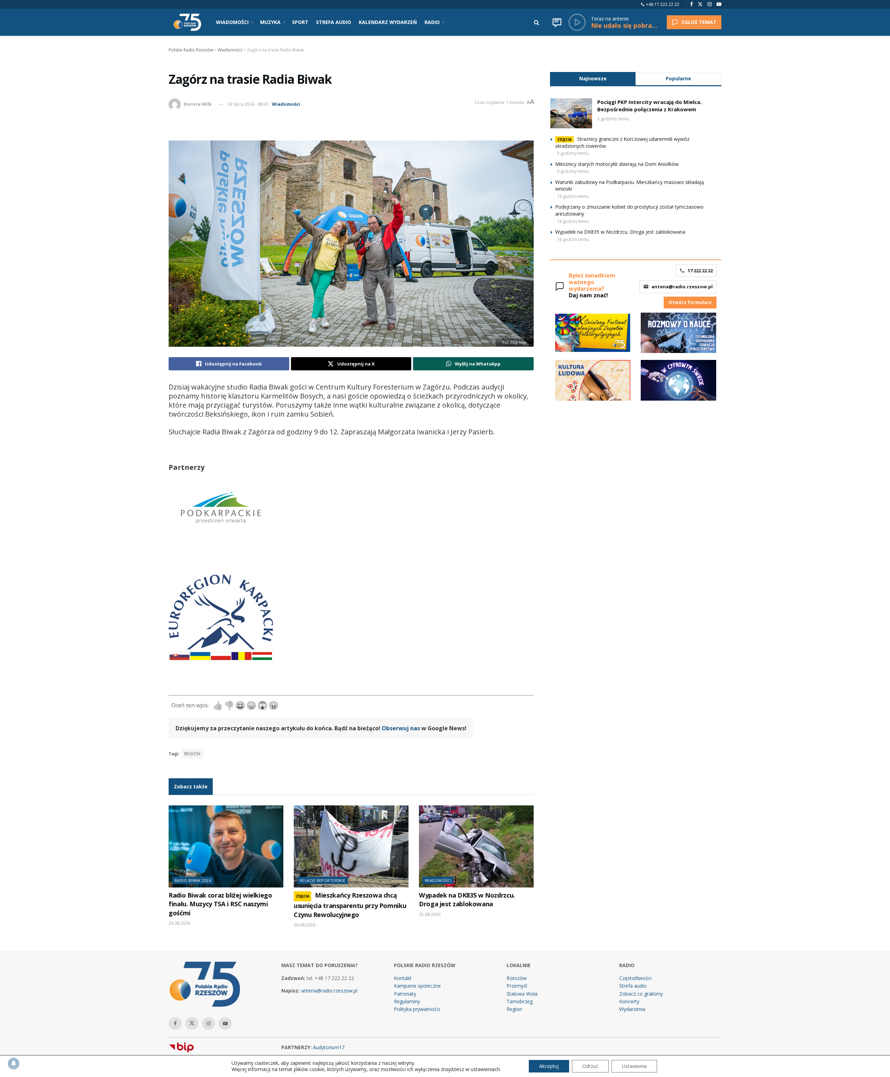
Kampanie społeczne (417, 985)
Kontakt (403, 978)
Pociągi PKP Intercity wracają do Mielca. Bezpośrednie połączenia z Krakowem (649, 105)
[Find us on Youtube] (719, 4)
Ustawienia (634, 1066)
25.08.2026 (429, 914)
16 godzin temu (573, 239)
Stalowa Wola (522, 993)
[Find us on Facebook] (691, 4)
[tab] (593, 78)
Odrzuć (590, 1066)
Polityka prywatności (417, 1009)
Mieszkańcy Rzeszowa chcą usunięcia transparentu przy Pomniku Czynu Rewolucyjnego (350, 905)
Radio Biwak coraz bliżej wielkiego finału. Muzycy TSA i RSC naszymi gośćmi (220, 904)
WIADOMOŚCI (232, 22)
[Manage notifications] (13, 1063)
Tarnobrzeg (520, 1001)
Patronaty (405, 993)
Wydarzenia (632, 1009)
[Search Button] (536, 22)
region (192, 754)
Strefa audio (633, 985)
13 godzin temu (573, 196)
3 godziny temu (573, 153)
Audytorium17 (329, 1047)
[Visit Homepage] (187, 22)
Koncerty (629, 1001)
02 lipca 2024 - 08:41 (248, 104)
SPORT (300, 22)
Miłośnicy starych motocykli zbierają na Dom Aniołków (617, 164)
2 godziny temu (613, 118)
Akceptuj (549, 1066)
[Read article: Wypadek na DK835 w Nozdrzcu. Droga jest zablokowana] (476, 846)
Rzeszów (517, 978)
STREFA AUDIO (333, 22)
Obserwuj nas (401, 728)
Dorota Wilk (198, 104)
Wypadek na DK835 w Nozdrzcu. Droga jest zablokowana (467, 899)
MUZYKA (270, 22)
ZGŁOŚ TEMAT (699, 22)
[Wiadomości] (557, 22)
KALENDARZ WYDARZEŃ (388, 22)
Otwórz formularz (690, 302)
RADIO (432, 22)
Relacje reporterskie (323, 880)
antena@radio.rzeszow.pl (682, 286)
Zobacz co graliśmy (641, 993)
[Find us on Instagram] (709, 4)
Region (514, 1009)
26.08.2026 (179, 923)
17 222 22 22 (700, 270)
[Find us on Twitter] (700, 4)
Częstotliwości (635, 978)
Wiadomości (286, 104)
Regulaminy (407, 1001)
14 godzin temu (573, 221)
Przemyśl (517, 985)
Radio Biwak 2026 (193, 880)
